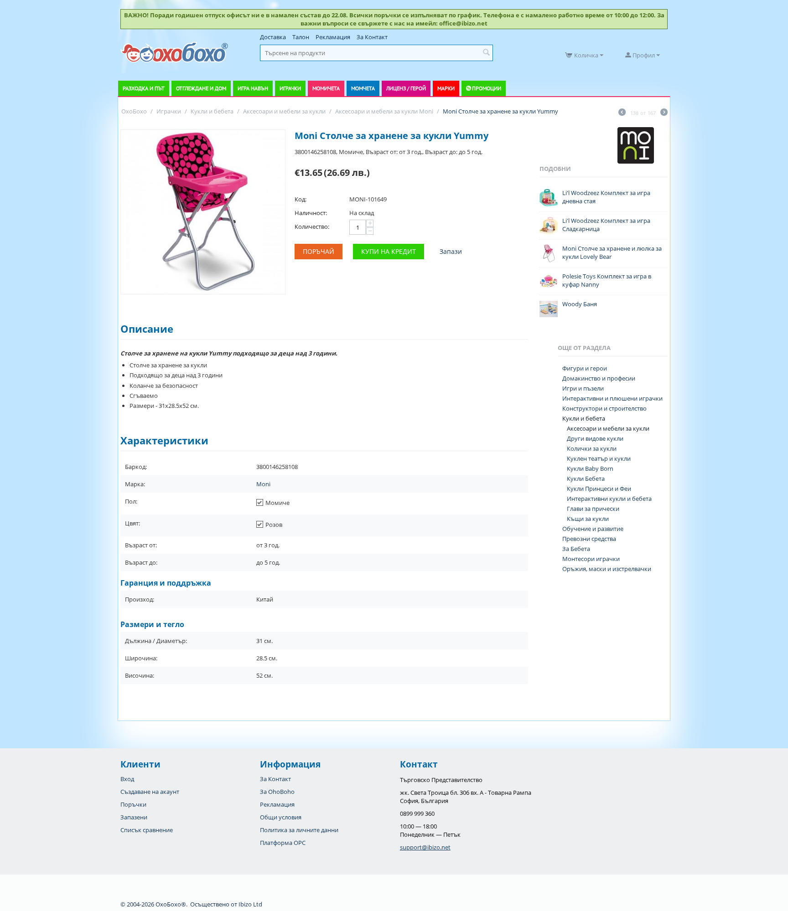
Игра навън (253, 88)
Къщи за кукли (588, 519)
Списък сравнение (146, 830)
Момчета (363, 88)
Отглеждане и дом (201, 88)
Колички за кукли (592, 448)
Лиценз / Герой (406, 88)
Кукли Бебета (586, 478)
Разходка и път (144, 88)
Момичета (326, 88)
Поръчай (318, 251)
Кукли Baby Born (590, 468)
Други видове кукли (595, 438)
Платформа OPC (283, 843)
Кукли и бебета (583, 418)
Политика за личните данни (299, 830)
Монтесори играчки (591, 559)
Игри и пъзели (583, 388)
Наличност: (311, 213)
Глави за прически (593, 508)
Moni (263, 484)
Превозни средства (589, 539)
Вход (127, 779)
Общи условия (280, 817)
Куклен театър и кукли (599, 458)
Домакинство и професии (598, 378)
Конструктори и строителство (604, 408)
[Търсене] (486, 53)
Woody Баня (579, 304)
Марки (446, 88)
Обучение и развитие (592, 529)
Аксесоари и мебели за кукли (608, 428)
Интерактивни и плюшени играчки (612, 398)
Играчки (290, 88)
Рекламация (333, 37)
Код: (300, 199)
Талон (300, 37)
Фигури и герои (584, 368)
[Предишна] (622, 113)
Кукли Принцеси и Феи (599, 488)
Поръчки (133, 804)
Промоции (486, 88)
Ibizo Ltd (250, 904)
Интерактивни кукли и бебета (609, 498)
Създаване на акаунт (149, 791)
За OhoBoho (277, 791)
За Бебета (576, 549)
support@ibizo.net (425, 847)
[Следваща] (664, 113)
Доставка (273, 37)
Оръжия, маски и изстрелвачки (606, 569)
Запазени (133, 817)
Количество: (312, 226)
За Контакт (372, 37)
